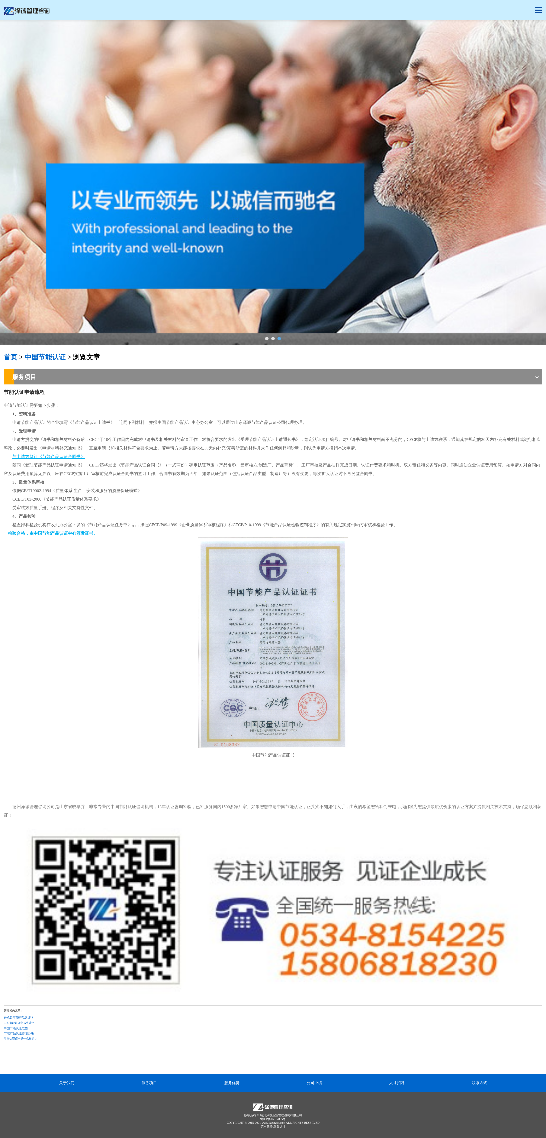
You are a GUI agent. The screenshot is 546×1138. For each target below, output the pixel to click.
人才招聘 (397, 1083)
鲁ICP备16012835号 (273, 1119)
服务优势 (232, 1083)
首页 (10, 357)
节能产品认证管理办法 (19, 1033)
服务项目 (149, 1083)
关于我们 (66, 1083)
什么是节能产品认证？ (19, 1017)
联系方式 (479, 1083)
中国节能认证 (45, 357)
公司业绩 (314, 1083)
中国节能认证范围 (16, 1028)
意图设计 (279, 1126)
